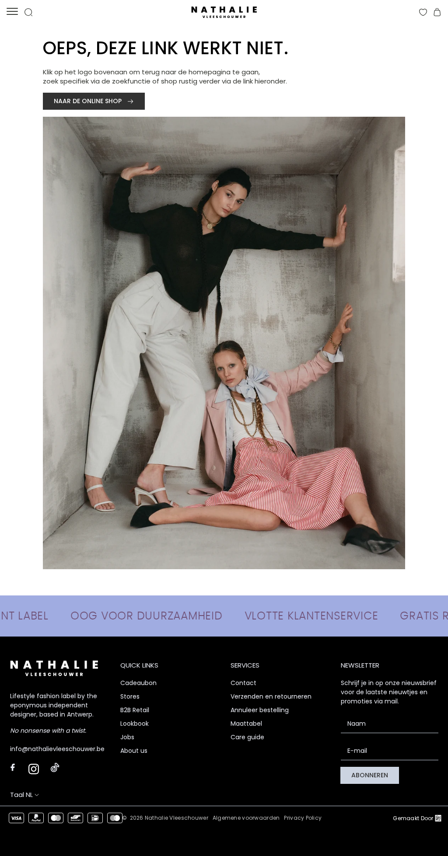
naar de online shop (88, 101)
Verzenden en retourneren (271, 696)
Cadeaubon (138, 683)
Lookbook (134, 723)
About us (133, 750)
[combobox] (33, 794)
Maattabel (246, 723)
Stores (130, 696)
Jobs (127, 737)
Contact (243, 683)
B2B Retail (134, 710)
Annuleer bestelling (260, 710)
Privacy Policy (303, 817)
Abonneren (369, 775)
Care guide (247, 737)
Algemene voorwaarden (246, 817)
